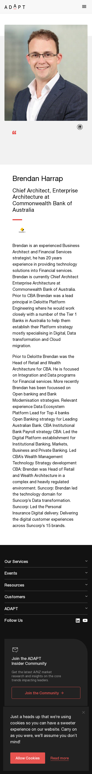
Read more (59, 758)
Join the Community (42, 693)
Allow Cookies (28, 758)
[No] (83, 712)
